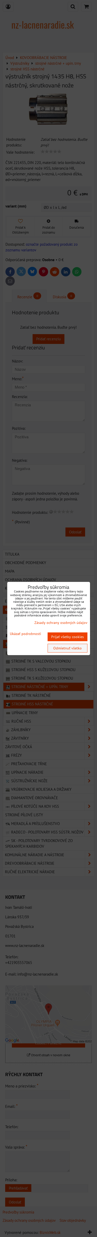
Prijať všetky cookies (67, 636)
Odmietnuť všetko (67, 648)
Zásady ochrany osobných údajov (60, 622)
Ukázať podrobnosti (25, 634)
